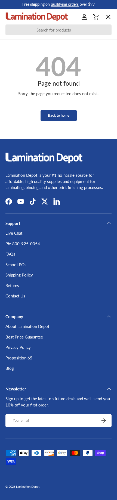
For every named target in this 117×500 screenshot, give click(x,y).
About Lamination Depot (27, 326)
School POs (20, 172)
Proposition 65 (18, 357)
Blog (9, 368)
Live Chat (13, 233)
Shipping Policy (19, 274)
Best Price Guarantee (24, 336)
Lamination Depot (27, 486)
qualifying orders (65, 4)
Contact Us (15, 295)
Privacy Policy (18, 347)
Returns (12, 285)
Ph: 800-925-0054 (22, 243)
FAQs (10, 253)
